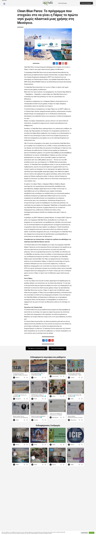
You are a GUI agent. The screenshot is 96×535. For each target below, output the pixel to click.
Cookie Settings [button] (84, 532)
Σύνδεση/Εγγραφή (62, 3)
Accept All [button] (92, 532)
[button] (54, 63)
